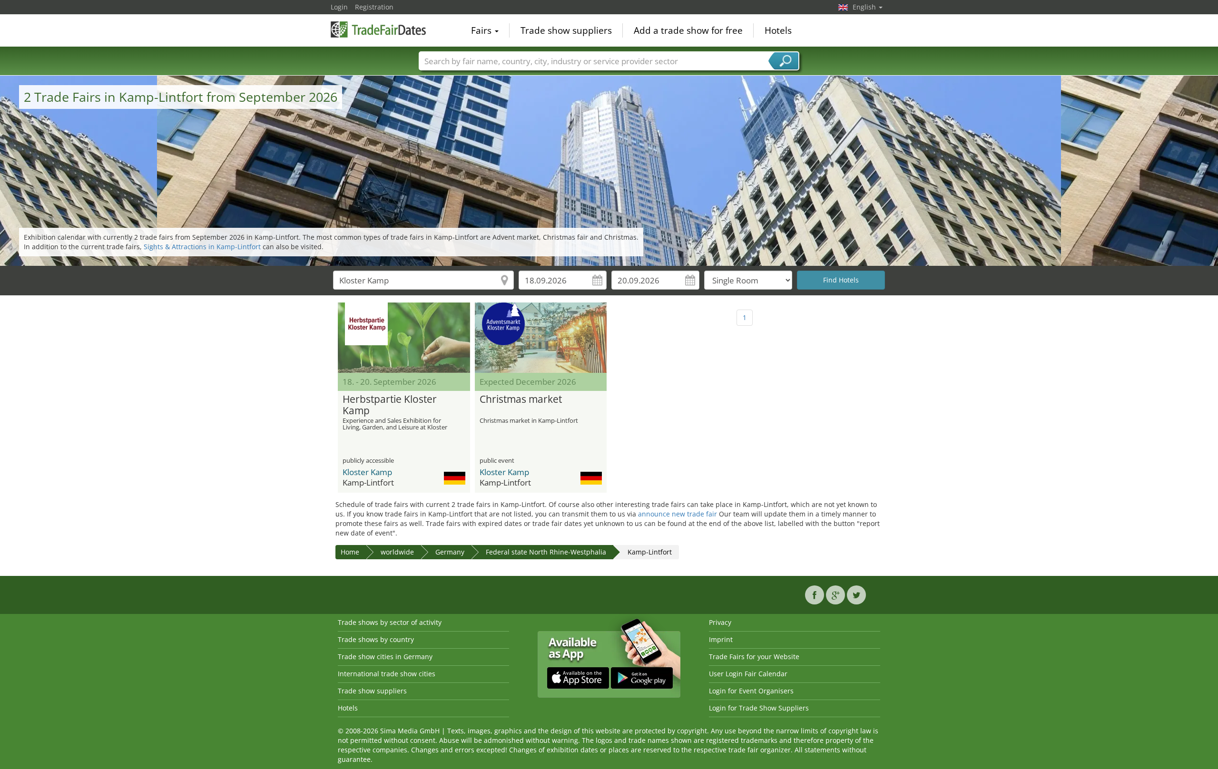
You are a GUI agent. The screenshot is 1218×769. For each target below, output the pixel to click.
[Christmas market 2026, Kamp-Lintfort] (541, 337)
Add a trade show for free (688, 30)
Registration (374, 6)
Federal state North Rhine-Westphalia (546, 551)
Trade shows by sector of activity (390, 622)
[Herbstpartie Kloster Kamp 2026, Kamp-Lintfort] (404, 337)
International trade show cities (386, 673)
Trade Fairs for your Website (754, 656)
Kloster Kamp (367, 472)
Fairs (482, 30)
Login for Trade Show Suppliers (759, 707)
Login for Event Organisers (751, 690)
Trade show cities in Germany (385, 656)
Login (339, 6)
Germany (449, 551)
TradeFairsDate (378, 29)
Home (350, 551)
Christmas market (521, 399)
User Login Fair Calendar (748, 673)
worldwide (397, 551)
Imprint (721, 639)
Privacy (720, 622)
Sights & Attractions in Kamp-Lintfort (202, 246)
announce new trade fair (677, 513)
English (865, 6)
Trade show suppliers (566, 30)
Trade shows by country (376, 639)
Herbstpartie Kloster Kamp (390, 405)
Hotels (778, 30)
